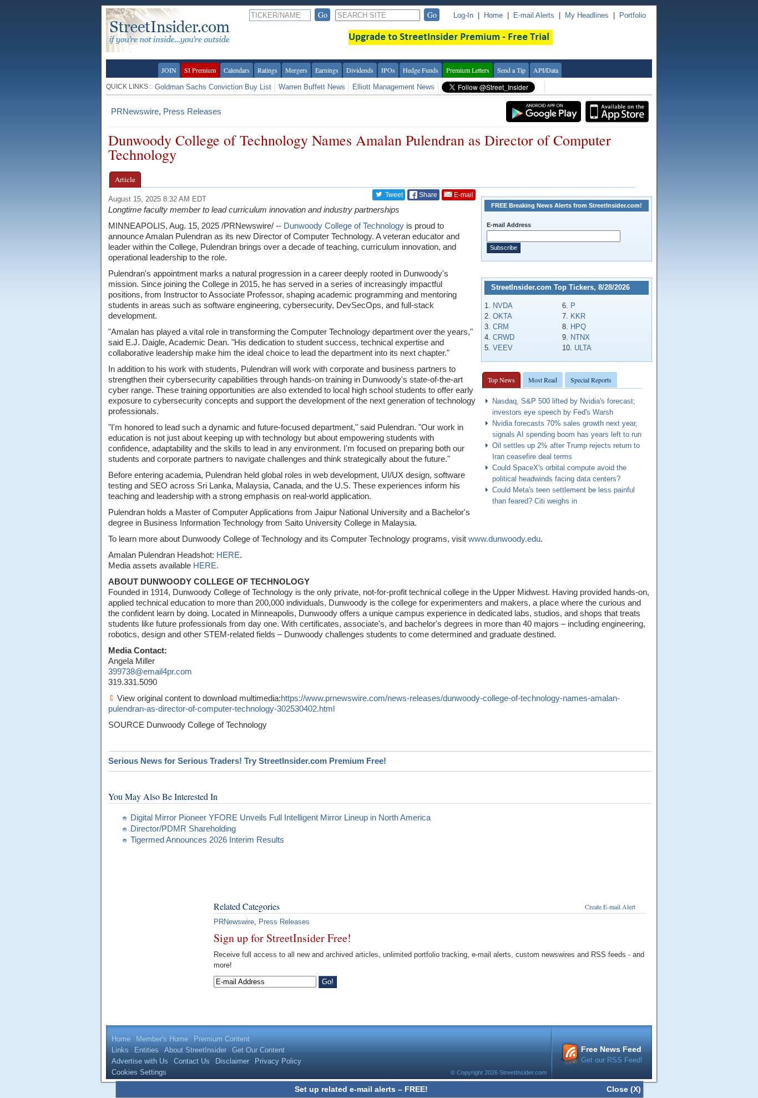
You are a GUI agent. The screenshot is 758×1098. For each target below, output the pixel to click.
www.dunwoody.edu (504, 538)
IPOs (388, 70)
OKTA (502, 316)
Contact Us (192, 1061)
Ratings (267, 70)
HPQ (578, 327)
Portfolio (632, 15)
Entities (146, 1050)
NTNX (580, 337)
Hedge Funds (420, 70)
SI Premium (200, 70)
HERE (228, 555)
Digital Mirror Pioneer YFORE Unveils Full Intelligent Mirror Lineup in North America (280, 817)
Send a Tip (511, 70)
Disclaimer (232, 1061)
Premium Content (222, 1039)
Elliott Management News (393, 87)
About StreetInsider (195, 1050)
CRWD (503, 337)
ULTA (583, 348)
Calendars (237, 70)
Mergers (296, 70)
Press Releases (192, 111)
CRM (501, 327)
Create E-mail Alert (610, 906)
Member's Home (162, 1039)
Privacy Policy (278, 1061)
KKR (577, 316)
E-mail (462, 195)
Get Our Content (258, 1050)
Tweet (393, 195)
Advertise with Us (140, 1061)
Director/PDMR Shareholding (183, 828)
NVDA (503, 305)
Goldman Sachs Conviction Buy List (213, 87)
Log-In (463, 15)
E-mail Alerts (533, 15)
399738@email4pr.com (150, 671)
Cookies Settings (139, 1072)
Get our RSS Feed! (612, 1054)
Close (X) (624, 1089)
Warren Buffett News (312, 87)
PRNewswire (135, 111)
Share (427, 195)
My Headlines (587, 15)
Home (493, 15)
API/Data (545, 70)
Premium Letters (467, 70)
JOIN (168, 70)
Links (120, 1050)
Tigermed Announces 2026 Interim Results (207, 839)
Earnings (326, 70)
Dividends (359, 70)
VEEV (503, 348)
